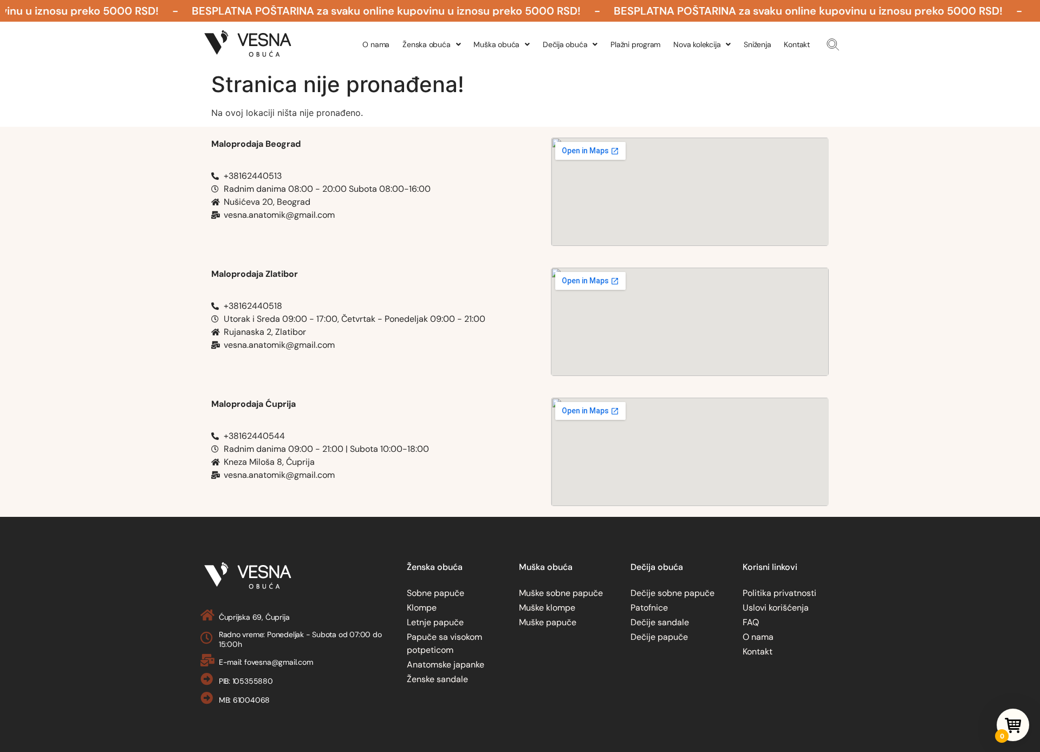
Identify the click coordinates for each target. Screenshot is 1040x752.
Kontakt (797, 44)
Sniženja (757, 44)
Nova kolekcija (696, 44)
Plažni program (635, 44)
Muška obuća (496, 44)
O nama (375, 44)
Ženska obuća (426, 44)
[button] (833, 44)
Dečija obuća (565, 44)
